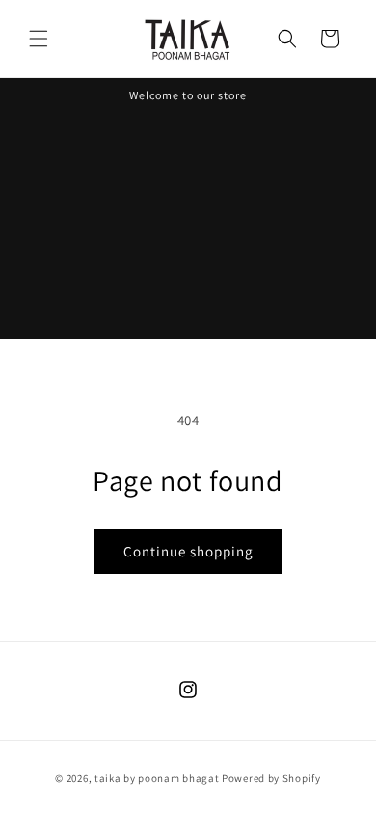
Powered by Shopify (271, 778)
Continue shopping (188, 551)
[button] (38, 38)
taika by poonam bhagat (156, 778)
